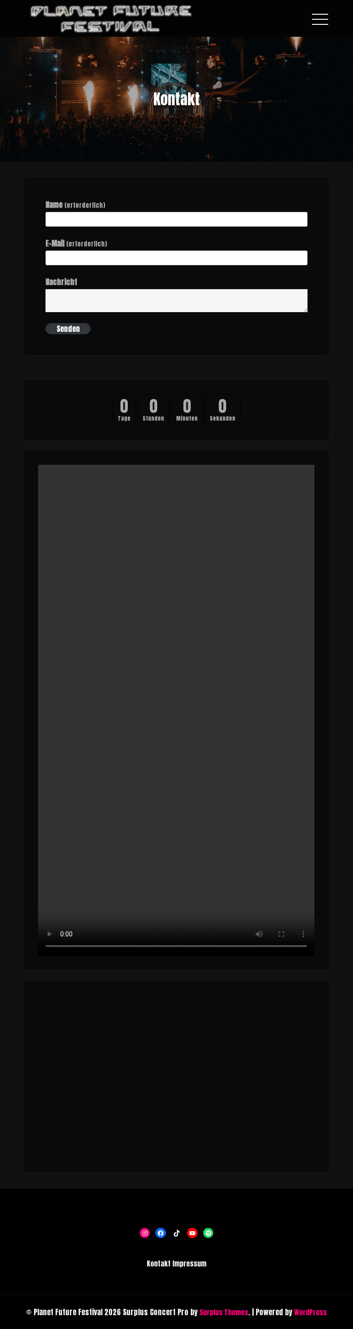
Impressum (189, 1263)
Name (75, 204)
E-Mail (76, 243)
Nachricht (61, 281)
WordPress (310, 1312)
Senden (68, 328)
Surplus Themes (223, 1312)
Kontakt (159, 1263)
